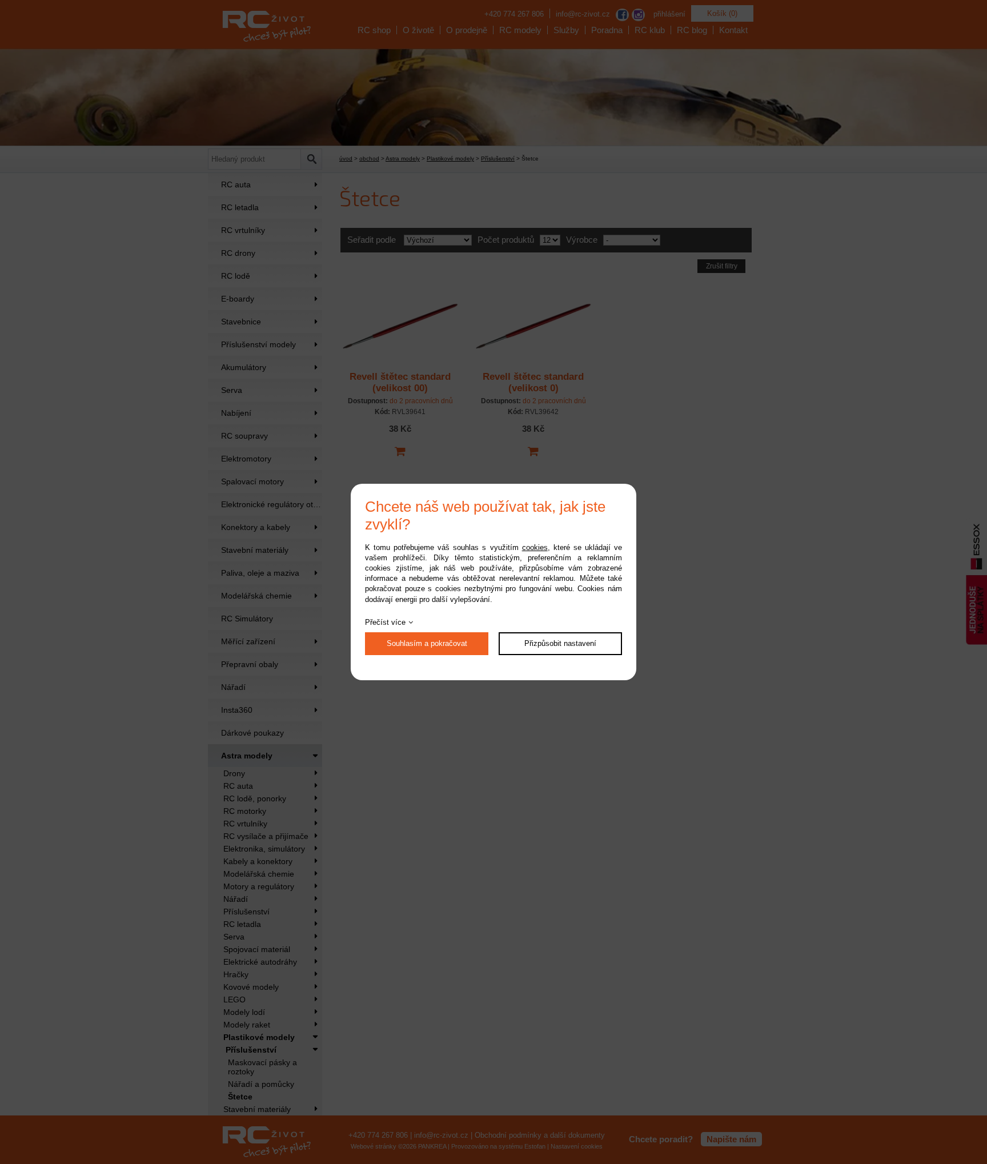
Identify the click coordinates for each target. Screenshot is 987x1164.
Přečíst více (385, 622)
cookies (535, 547)
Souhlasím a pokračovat (427, 643)
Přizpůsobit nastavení (560, 643)
